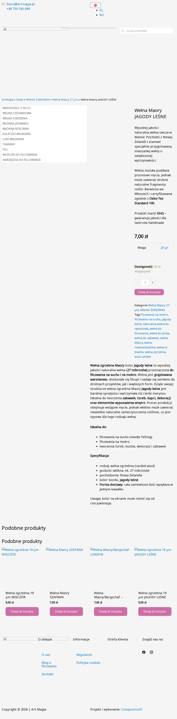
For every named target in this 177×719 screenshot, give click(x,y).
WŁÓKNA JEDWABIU (16, 123)
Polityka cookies (88, 663)
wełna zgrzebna (155, 352)
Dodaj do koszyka (149, 292)
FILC (5, 149)
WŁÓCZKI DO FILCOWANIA (20, 155)
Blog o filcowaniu (49, 664)
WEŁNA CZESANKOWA (17, 113)
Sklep (19, 99)
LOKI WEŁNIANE (13, 139)
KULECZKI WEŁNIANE (17, 134)
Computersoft (131, 709)
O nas (46, 655)
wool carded (142, 357)
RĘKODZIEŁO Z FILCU (16, 108)
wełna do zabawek (146, 338)
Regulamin (84, 655)
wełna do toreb (159, 333)
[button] (88, 28)
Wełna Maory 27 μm (65, 99)
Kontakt (48, 674)
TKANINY (9, 144)
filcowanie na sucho (147, 319)
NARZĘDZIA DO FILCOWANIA (22, 160)
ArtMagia (7, 99)
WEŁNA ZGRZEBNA (38, 99)
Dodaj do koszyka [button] (22, 611)
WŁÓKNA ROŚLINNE (16, 129)
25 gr (164, 247)
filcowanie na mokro (154, 315)
